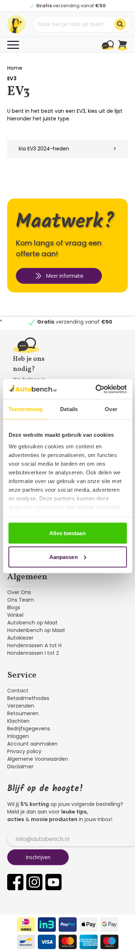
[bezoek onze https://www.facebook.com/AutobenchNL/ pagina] (15, 882)
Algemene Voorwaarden (37, 759)
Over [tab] (111, 409)
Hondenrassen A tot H (34, 645)
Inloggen (18, 736)
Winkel (15, 615)
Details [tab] (69, 409)
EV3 (12, 78)
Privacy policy (24, 751)
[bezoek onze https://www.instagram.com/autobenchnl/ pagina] (34, 882)
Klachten (18, 721)
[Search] (120, 24)
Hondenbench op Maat (36, 630)
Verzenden (20, 705)
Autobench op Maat (32, 622)
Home (14, 68)
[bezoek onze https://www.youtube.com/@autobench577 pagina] (53, 882)
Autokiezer (20, 637)
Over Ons (19, 592)
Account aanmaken (32, 743)
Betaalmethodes (28, 698)
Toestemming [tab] (25, 409)
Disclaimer (20, 766)
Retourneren (23, 713)
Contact (17, 690)
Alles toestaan (67, 533)
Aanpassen (63, 557)
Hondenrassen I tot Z (33, 653)
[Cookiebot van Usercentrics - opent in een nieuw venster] (96, 389)
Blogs (13, 607)
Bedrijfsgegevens (28, 728)
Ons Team (20, 599)
